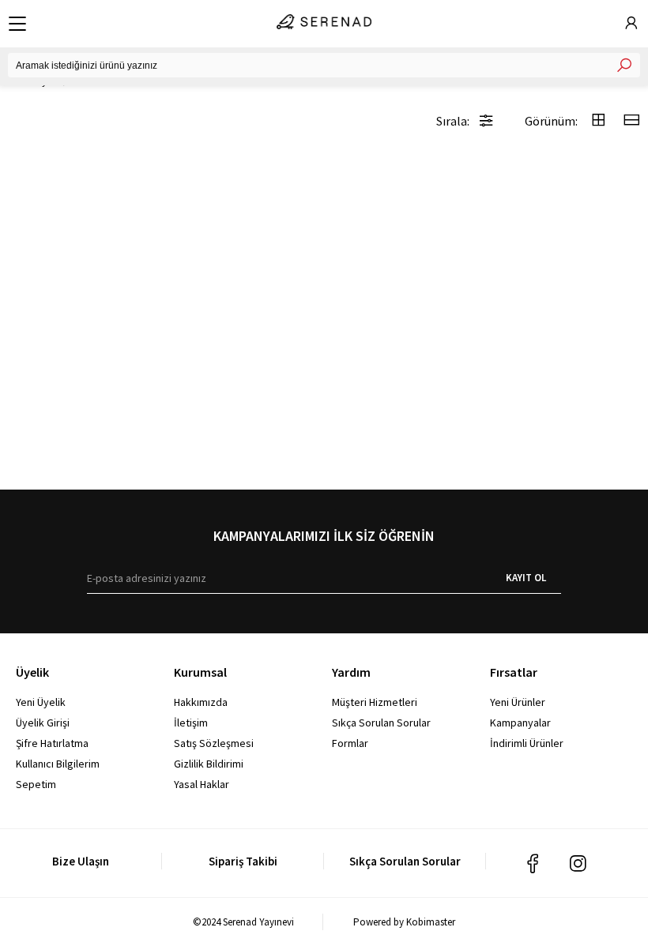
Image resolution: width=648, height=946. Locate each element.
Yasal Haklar (201, 784)
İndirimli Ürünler (526, 743)
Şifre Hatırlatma (52, 743)
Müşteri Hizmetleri (374, 702)
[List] (631, 121)
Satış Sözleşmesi (214, 743)
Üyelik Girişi (43, 722)
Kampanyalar (520, 722)
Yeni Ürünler (517, 702)
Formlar (350, 743)
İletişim (191, 722)
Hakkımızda (201, 702)
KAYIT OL (526, 577)
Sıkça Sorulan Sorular (381, 722)
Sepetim (36, 784)
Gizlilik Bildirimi (208, 763)
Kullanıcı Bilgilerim (58, 763)
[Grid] (598, 121)
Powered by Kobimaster (404, 922)
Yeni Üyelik (41, 702)
